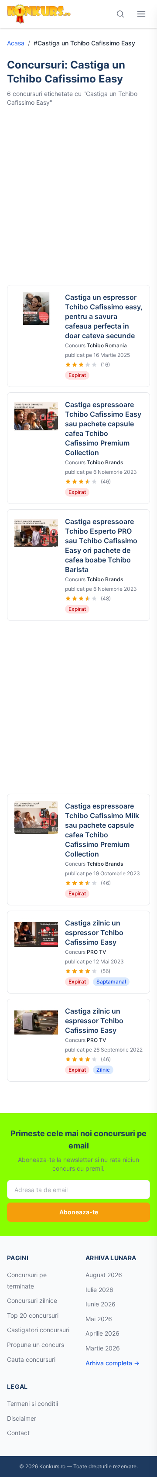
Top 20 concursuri (32, 1315)
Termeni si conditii (32, 1403)
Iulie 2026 (99, 1289)
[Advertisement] (78, 195)
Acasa (15, 43)
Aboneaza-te (78, 1212)
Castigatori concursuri (38, 1329)
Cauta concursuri (31, 1359)
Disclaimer (21, 1418)
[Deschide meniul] (141, 14)
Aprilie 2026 (102, 1333)
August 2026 (103, 1274)
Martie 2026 (102, 1348)
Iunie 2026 (100, 1304)
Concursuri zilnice (32, 1300)
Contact (18, 1432)
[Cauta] (120, 14)
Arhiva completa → (112, 1363)
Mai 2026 (98, 1319)
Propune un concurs (35, 1344)
